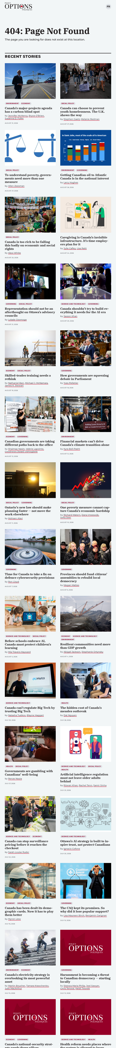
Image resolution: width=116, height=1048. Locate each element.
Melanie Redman (90, 119)
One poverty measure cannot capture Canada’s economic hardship (85, 509)
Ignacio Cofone (72, 848)
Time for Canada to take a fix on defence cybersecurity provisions (29, 576)
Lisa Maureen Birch (74, 915)
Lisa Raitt (82, 248)
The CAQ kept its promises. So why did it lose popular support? (84, 909)
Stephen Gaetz (72, 119)
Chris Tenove (67, 988)
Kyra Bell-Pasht (72, 449)
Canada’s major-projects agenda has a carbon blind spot (28, 110)
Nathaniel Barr (16, 383)
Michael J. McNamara (36, 383)
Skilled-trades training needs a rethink (28, 377)
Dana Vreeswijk (90, 515)
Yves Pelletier (71, 383)
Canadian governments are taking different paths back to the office (30, 443)
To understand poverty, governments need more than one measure (28, 178)
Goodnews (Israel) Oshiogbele (21, 451)
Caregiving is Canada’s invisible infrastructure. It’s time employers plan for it (84, 240)
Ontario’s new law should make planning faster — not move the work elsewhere (28, 510)
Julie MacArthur (13, 988)
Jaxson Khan (70, 316)
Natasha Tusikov (17, 715)
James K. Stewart (14, 385)
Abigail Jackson (72, 652)
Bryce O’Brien (36, 115)
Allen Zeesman (16, 186)
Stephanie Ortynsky (92, 652)
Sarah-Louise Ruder (18, 852)
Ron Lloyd (13, 581)
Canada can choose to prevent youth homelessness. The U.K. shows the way (82, 111)
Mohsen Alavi (15, 518)
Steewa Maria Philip (74, 986)
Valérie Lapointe (35, 449)
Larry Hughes (71, 182)
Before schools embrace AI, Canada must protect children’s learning (28, 644)
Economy (25, 103)
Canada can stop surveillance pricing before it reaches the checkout (26, 844)
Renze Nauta (15, 778)
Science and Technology (73, 304)
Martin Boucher (16, 986)
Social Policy (67, 103)
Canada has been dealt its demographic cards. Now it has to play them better (29, 911)
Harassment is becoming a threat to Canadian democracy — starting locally (85, 978)
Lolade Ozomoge (17, 319)
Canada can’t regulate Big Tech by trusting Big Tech (30, 709)
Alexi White (14, 253)
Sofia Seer (65, 517)
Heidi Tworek (82, 988)
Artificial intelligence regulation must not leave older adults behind (84, 777)
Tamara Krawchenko (37, 986)
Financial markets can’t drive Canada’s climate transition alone (84, 443)
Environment (12, 103)
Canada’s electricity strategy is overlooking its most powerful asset (27, 978)
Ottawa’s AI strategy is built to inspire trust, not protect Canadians (85, 843)
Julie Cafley (70, 248)
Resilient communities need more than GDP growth (85, 646)
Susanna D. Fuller (14, 118)
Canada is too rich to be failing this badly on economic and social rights (30, 245)
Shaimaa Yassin (16, 449)
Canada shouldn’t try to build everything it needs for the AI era (84, 310)
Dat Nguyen (70, 715)
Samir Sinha (99, 785)
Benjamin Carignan (96, 915)
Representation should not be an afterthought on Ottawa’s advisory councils (30, 312)
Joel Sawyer (92, 986)
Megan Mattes (71, 585)
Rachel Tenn (85, 785)
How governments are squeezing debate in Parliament (84, 377)
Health (64, 703)
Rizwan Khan (71, 785)
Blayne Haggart (35, 715)
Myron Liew (14, 919)
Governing (82, 170)
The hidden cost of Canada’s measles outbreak (81, 709)
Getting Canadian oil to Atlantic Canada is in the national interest (84, 176)
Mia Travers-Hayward (19, 652)
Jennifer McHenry (18, 115)
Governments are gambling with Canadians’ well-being (29, 772)
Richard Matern (72, 515)
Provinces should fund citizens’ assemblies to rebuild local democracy (83, 577)
